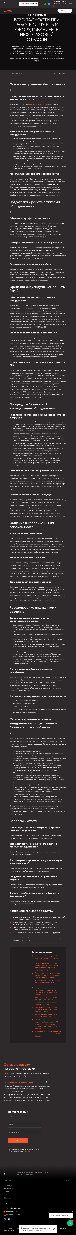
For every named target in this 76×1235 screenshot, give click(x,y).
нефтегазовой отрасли (38, 104)
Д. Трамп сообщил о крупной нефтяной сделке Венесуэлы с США (46, 958)
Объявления (8, 1198)
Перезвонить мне (60, 6)
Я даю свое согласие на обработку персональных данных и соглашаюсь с (25, 1151)
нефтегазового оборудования (49, 144)
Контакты (7, 1191)
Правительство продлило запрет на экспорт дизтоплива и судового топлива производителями (48, 975)
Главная (7, 1181)
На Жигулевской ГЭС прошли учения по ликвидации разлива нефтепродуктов (46, 1009)
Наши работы (9, 1188)
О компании (8, 1185)
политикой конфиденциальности (32, 1230)
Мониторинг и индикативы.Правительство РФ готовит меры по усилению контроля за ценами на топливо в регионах (47, 1024)
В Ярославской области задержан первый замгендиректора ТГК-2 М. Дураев (48, 1034)
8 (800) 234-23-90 (60, 1)
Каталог (68, 1181)
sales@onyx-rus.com (60, 3)
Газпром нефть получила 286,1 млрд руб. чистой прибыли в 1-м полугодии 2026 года (48, 983)
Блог (5, 1195)
